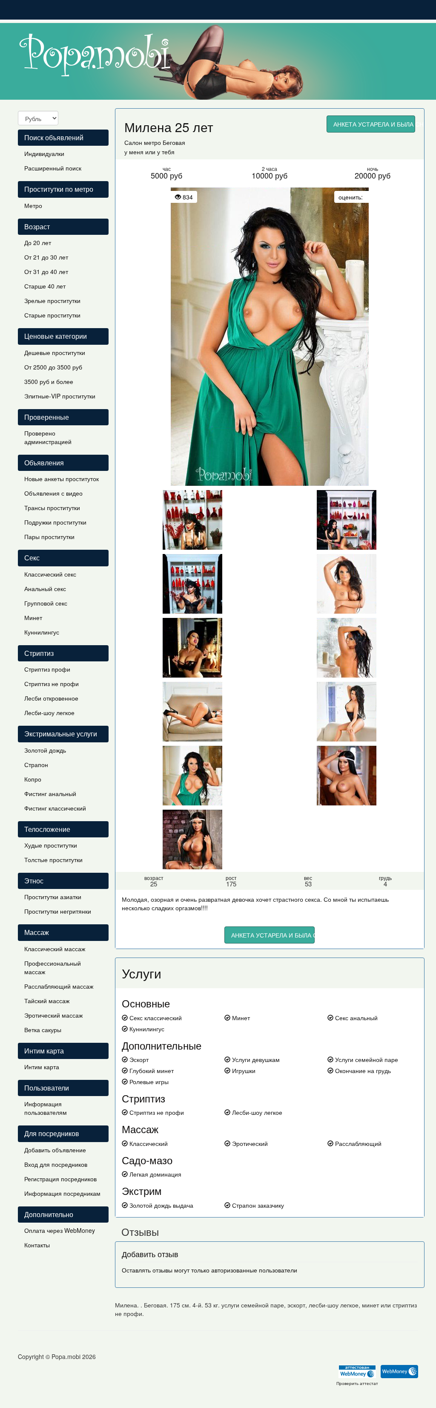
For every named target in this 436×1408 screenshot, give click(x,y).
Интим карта (41, 1066)
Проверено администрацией (48, 437)
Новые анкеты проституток (61, 478)
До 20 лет (37, 242)
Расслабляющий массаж (58, 986)
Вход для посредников (55, 1164)
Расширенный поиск (52, 168)
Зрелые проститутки (52, 300)
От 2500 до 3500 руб (53, 367)
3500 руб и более (48, 381)
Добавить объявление (55, 1149)
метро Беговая (164, 142)
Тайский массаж (46, 1000)
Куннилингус (41, 632)
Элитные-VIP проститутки (59, 396)
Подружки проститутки (55, 522)
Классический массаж (54, 948)
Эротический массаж (53, 1015)
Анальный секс (45, 588)
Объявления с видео (53, 493)
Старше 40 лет (45, 286)
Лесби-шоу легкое (49, 712)
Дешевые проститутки (54, 352)
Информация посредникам (62, 1193)
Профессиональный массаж (52, 967)
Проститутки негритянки (57, 911)
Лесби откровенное (51, 698)
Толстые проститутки (53, 859)
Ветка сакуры (42, 1029)
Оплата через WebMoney (59, 1230)
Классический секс (50, 574)
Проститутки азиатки (52, 896)
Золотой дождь (45, 750)
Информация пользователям (45, 1108)
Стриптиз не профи (51, 683)
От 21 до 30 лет (46, 257)
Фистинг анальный (50, 793)
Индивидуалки (44, 153)
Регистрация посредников (60, 1178)
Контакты (37, 1245)
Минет (33, 617)
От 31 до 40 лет (46, 271)
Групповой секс (45, 603)
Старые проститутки (52, 315)
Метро (33, 205)
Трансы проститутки (52, 507)
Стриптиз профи (47, 669)
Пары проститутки (49, 536)
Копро (32, 779)
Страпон (36, 764)
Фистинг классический (55, 808)
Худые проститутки (50, 845)
